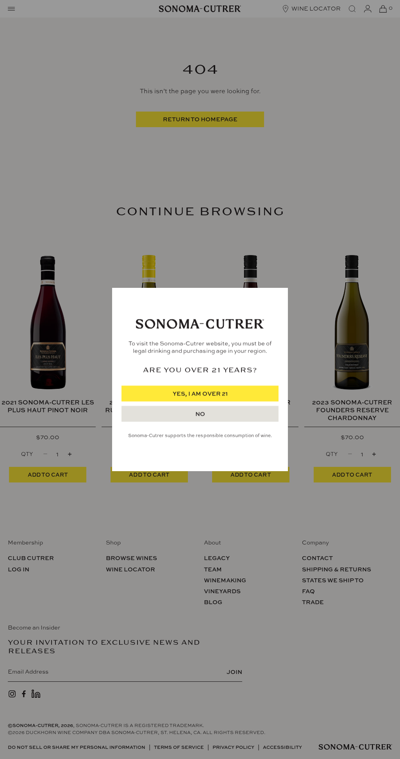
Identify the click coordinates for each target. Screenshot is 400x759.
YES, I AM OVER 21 (200, 394)
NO (200, 414)
